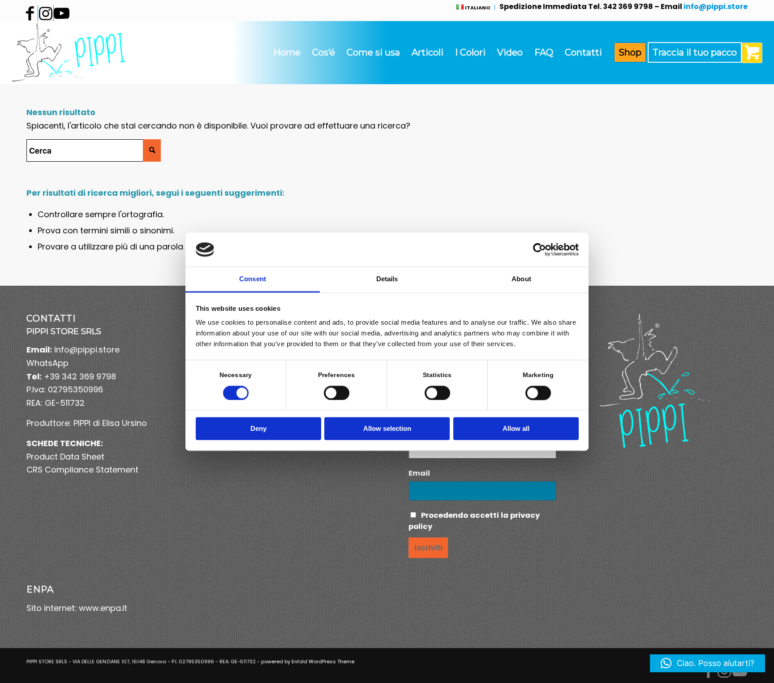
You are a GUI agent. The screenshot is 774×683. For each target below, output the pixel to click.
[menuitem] (473, 7)
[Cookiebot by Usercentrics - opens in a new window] (539, 249)
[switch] (336, 393)
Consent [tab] (252, 279)
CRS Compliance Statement (82, 469)
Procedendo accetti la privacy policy (474, 521)
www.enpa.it (103, 608)
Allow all (516, 429)
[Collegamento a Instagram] (45, 13)
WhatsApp (47, 363)
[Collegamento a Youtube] (61, 13)
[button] (707, 663)
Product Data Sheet (65, 456)
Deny (258, 429)
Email (419, 473)
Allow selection (387, 429)
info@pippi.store (87, 349)
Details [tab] (387, 279)
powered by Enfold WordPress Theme (307, 661)
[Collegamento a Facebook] (30, 13)
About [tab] (521, 279)
